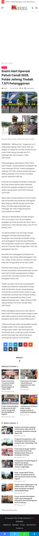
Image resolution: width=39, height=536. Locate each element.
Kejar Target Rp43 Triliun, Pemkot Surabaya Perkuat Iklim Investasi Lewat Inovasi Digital (25, 476)
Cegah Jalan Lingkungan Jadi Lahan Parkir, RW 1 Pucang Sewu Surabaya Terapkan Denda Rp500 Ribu (26, 488)
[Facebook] (5, 345)
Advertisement (31, 525)
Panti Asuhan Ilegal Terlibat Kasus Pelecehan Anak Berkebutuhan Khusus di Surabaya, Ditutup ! (25, 452)
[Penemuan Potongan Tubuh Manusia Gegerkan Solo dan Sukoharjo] (29, 374)
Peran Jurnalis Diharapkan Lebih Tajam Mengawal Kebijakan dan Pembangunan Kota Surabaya (26, 499)
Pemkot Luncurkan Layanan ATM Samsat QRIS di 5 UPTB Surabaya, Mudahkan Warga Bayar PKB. (25, 430)
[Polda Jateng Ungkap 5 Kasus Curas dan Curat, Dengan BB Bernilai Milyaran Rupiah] (10, 399)
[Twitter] (10, 345)
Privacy (22, 525)
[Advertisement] (19, 38)
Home (5, 63)
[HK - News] (19, 7)
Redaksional (7, 525)
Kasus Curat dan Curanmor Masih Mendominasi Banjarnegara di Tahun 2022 (8, 385)
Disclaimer (15, 525)
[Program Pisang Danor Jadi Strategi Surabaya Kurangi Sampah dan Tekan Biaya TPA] (7, 442)
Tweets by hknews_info (9, 510)
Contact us (19, 528)
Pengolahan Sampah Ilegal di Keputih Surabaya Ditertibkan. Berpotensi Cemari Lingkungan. (26, 464)
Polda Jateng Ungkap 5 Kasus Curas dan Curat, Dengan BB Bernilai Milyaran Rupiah (10, 410)
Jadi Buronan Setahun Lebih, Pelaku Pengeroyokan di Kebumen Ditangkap (28, 409)
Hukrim (10, 63)
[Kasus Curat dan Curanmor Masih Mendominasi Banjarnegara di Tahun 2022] (10, 374)
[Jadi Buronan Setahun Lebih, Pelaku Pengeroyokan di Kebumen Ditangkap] (29, 399)
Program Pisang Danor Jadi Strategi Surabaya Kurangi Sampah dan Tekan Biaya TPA (26, 441)
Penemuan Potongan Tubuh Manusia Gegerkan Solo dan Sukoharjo (28, 384)
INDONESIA (19, 521)
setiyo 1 (5, 88)
